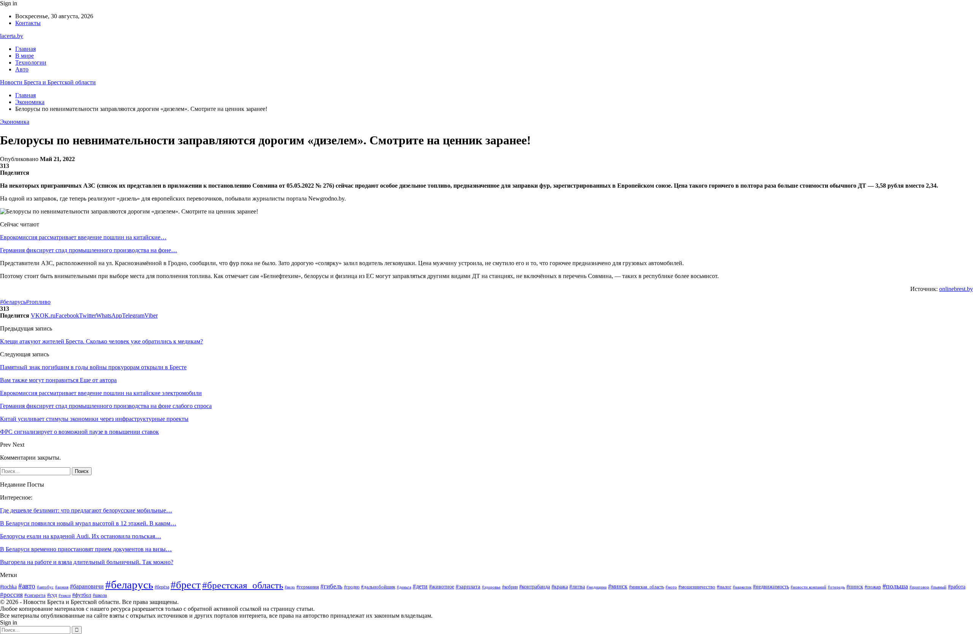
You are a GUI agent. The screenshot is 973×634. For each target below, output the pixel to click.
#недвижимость (771, 587)
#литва (577, 587)
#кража (559, 587)
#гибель (331, 586)
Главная (25, 49)
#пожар (873, 587)
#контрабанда (534, 586)
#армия (61, 587)
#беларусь (13, 302)
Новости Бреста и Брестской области (48, 82)
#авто (26, 586)
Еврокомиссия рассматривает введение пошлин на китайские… (83, 237)
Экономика (14, 122)
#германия (307, 587)
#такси (65, 595)
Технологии (30, 62)
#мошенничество (696, 587)
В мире (24, 55)
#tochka (8, 587)
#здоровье (491, 587)
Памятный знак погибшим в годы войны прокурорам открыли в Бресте (93, 367)
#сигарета (35, 595)
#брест (186, 585)
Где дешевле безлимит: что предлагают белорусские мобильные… (86, 510)
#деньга (404, 587)
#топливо (38, 302)
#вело (290, 587)
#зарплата (468, 586)
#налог (724, 587)
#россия (11, 594)
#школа (100, 595)
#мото (671, 587)
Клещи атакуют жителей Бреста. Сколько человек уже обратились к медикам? (101, 341)
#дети (420, 586)
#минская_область (646, 587)
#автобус (45, 587)
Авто (22, 69)
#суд (52, 595)
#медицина (596, 587)
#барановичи (87, 586)
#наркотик (742, 587)
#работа (956, 587)
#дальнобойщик (378, 587)
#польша (895, 586)
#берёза (162, 587)
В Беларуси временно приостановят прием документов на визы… (86, 549)
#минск (618, 586)
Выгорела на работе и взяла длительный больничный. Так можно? (86, 562)
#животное (441, 586)
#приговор (919, 587)
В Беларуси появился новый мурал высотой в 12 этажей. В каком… (88, 523)
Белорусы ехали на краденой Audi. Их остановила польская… (80, 536)
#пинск (854, 587)
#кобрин (510, 587)
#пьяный (938, 587)
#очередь (836, 587)
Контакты (28, 23)
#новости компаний (808, 587)
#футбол (81, 595)
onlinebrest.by (956, 289)
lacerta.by (11, 36)
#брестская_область (242, 585)
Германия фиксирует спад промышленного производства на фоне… (88, 250)
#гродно (352, 587)
